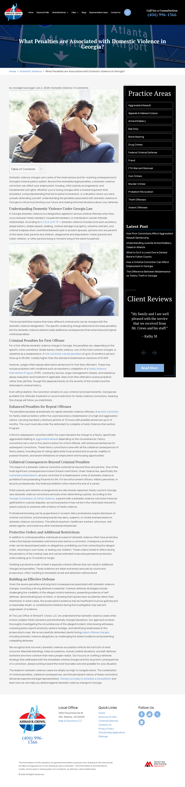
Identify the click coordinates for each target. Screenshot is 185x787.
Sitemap (103, 736)
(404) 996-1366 (162, 14)
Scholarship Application (111, 732)
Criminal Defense (59, 12)
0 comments (81, 87)
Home (30, 12)
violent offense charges (95, 632)
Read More (149, 368)
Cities (74, 12)
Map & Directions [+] (70, 720)
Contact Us (115, 12)
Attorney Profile (42, 12)
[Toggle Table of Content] (40, 169)
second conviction (108, 411)
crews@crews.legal (23, 87)
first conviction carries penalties (63, 353)
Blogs (84, 12)
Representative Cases (98, 12)
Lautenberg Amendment (23, 475)
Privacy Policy (106, 728)
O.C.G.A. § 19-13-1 (50, 222)
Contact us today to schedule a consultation (85, 678)
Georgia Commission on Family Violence (32, 498)
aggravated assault (47, 439)
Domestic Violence (61, 87)
